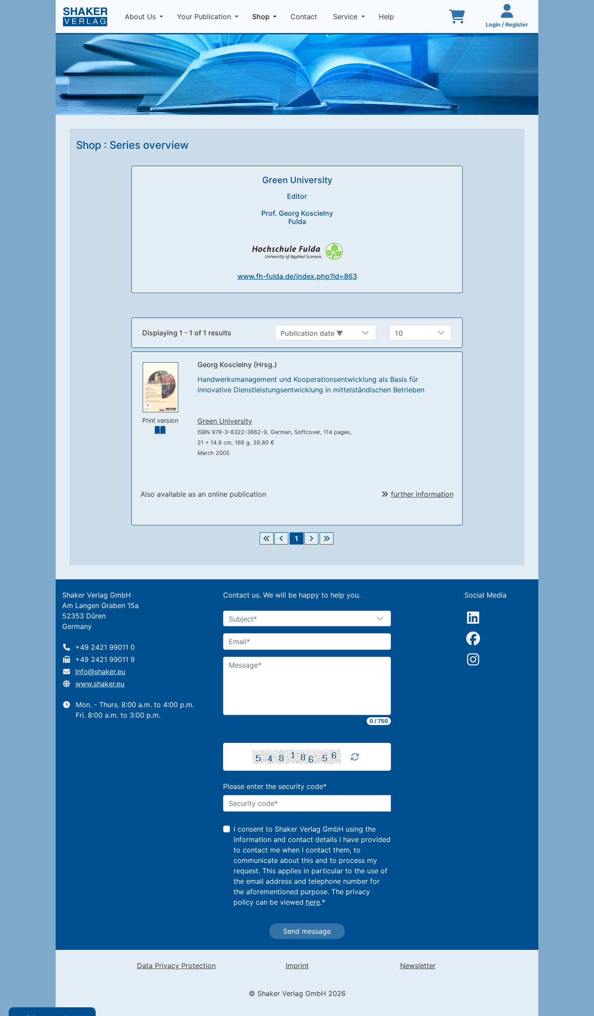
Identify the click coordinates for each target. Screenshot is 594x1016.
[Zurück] (281, 538)
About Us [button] (141, 16)
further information (422, 494)
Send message (307, 931)
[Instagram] (473, 659)
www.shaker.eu (99, 683)
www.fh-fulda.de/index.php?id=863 (297, 276)
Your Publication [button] (205, 16)
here (313, 902)
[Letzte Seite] (327, 538)
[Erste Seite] (267, 538)
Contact (304, 16)
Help (387, 16)
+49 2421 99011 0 (105, 647)
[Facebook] (473, 638)
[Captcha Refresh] (355, 756)
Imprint (297, 965)
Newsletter (418, 965)
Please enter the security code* (275, 786)
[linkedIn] (473, 617)
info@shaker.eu (100, 671)
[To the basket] (457, 16)
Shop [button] (266, 16)
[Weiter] (311, 538)
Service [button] (346, 16)
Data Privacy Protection (176, 965)
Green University (224, 421)
